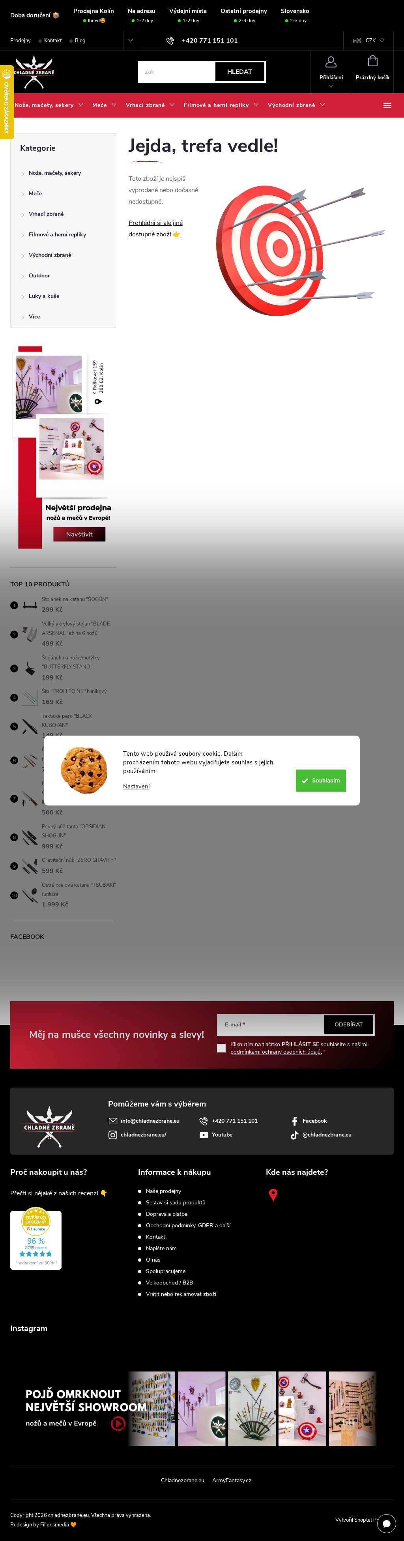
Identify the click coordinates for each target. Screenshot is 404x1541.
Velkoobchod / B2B (169, 1283)
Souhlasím (326, 780)
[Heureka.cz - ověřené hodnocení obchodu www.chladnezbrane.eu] (36, 1238)
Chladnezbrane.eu (182, 1480)
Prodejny (20, 40)
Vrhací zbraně (46, 214)
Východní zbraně (50, 255)
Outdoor (39, 275)
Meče (35, 193)
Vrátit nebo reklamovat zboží (181, 1294)
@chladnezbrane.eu (327, 1134)
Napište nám (161, 1248)
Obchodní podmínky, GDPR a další (188, 1226)
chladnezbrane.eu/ (143, 1134)
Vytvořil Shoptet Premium (364, 1520)
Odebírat (349, 1024)
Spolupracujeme (165, 1271)
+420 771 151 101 (235, 1121)
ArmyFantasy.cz (231, 1480)
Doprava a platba (166, 1214)
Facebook (315, 1121)
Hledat (239, 71)
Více (34, 316)
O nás (153, 1260)
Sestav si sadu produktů (176, 1203)
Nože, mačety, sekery (55, 173)
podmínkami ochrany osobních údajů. (276, 1052)
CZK (371, 40)
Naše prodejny (163, 1191)
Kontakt (53, 40)
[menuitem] (49, 105)
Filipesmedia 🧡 (58, 1524)
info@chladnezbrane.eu (150, 1121)
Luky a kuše (44, 296)
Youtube (222, 1134)
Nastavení (136, 787)
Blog (80, 40)
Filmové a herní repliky (57, 234)
